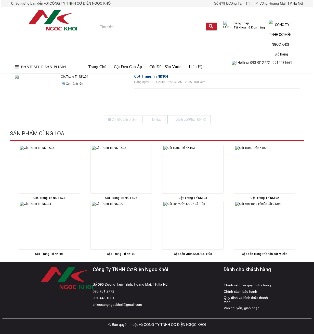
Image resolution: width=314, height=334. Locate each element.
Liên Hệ (196, 66)
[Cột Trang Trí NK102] (265, 169)
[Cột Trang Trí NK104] (73, 76)
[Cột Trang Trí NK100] (121, 225)
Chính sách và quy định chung (247, 285)
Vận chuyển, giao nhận (242, 308)
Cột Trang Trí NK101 (49, 254)
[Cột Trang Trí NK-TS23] (49, 169)
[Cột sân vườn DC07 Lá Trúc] (193, 225)
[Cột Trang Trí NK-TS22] (121, 169)
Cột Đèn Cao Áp (128, 66)
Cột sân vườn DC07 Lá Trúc (193, 254)
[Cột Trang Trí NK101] (49, 225)
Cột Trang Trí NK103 (193, 198)
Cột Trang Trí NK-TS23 (49, 198)
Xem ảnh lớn (74, 83)
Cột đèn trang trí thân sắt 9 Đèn (264, 254)
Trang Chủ (97, 66)
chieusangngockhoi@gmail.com (117, 304)
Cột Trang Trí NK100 (121, 254)
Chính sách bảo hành (240, 291)
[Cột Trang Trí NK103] (193, 169)
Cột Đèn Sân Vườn (165, 66)
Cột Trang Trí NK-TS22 (121, 198)
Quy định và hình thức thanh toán (246, 300)
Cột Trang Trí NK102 (264, 198)
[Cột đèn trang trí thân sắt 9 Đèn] (265, 225)
